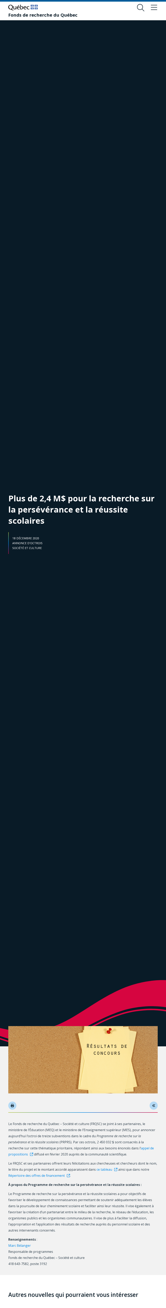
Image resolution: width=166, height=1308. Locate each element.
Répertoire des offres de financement (36, 1175)
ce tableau (104, 1169)
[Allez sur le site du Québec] (23, 7)
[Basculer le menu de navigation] (154, 7)
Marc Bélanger (19, 1245)
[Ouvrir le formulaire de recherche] (140, 7)
